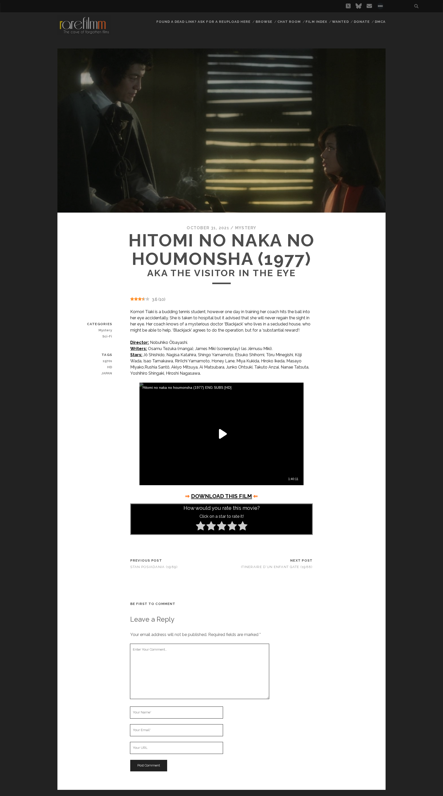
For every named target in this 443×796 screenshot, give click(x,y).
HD (109, 367)
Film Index (316, 22)
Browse (264, 22)
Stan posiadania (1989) (154, 567)
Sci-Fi (107, 336)
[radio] (200, 526)
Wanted (340, 22)
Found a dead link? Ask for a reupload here (203, 22)
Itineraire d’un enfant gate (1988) (277, 567)
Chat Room (289, 22)
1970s (107, 361)
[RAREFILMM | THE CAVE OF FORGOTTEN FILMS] (84, 33)
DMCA (380, 22)
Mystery (245, 227)
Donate (362, 22)
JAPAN (106, 373)
